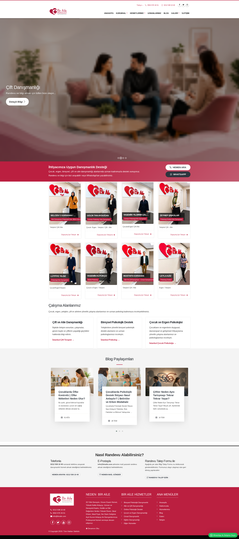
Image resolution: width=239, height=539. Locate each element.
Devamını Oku (93, 528)
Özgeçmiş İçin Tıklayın (69, 235)
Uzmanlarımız (154, 13)
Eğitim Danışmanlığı (132, 520)
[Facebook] (52, 522)
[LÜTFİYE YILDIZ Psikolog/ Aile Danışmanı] (65, 264)
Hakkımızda (164, 506)
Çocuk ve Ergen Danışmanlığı (135, 513)
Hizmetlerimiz (137, 13)
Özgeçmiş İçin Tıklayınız (105, 235)
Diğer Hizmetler (130, 523)
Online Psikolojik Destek (133, 509)
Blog (166, 13)
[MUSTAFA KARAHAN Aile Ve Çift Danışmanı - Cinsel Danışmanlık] (137, 264)
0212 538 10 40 (169, 5)
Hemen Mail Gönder (111, 475)
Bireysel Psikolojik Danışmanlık (136, 502)
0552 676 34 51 (153, 5)
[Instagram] (69, 522)
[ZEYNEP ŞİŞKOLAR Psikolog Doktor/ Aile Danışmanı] (174, 203)
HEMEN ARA (179, 167)
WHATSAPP (179, 174)
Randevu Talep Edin (158, 478)
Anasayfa (109, 13)
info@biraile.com (105, 464)
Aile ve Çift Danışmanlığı (133, 506)
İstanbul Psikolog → (110, 340)
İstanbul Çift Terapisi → (63, 340)
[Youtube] (63, 522)
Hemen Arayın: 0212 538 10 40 (65, 475)
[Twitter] (58, 522)
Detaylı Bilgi (16, 101)
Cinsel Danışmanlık (131, 516)
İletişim (185, 13)
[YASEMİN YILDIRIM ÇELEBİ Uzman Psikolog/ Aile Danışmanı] (137, 203)
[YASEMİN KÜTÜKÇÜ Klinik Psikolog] (101, 264)
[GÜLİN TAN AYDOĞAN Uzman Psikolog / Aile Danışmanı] (101, 203)
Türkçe (139, 5)
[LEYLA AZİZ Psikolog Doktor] (174, 264)
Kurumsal (121, 13)
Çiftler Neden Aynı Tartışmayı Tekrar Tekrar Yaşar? (116, 395)
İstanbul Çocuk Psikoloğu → (162, 343)
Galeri (174, 13)
